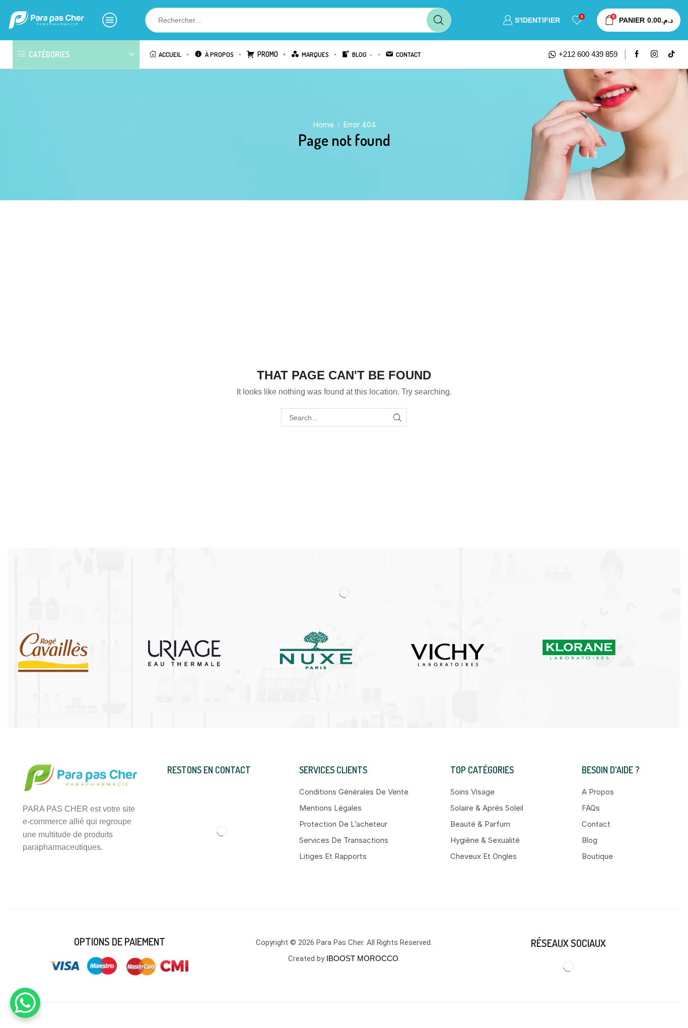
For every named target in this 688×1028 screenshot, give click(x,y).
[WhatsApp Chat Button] (25, 1003)
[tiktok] (671, 54)
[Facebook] (637, 54)
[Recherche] (397, 417)
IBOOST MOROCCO (362, 958)
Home (323, 124)
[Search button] (439, 20)
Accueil (170, 54)
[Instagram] (654, 54)
